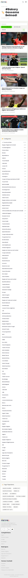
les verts (5, 493)
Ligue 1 (2, 535)
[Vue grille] (24, 30)
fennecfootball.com (14, 576)
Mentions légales (5, 567)
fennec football (7, 507)
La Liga (2, 539)
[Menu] (26, 2)
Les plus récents (6, 27)
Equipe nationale (7, 491)
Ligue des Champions (6, 553)
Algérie (17, 501)
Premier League (5, 537)
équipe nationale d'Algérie (10, 499)
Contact (3, 565)
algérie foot (16, 488)
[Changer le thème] (23, 2)
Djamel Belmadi (16, 504)
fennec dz (16, 491)
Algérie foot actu (7, 509)
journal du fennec (8, 501)
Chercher (4, 29)
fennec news (6, 504)
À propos (3, 563)
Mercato (3, 549)
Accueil (2, 6)
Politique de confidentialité (7, 570)
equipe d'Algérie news (8, 496)
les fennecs (13, 493)
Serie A (2, 543)
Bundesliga (3, 541)
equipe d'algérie (7, 488)
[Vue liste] (26, 30)
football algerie (20, 496)
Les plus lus (17, 27)
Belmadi (16, 507)
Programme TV (4, 555)
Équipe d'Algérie (5, 551)
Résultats (3, 558)
